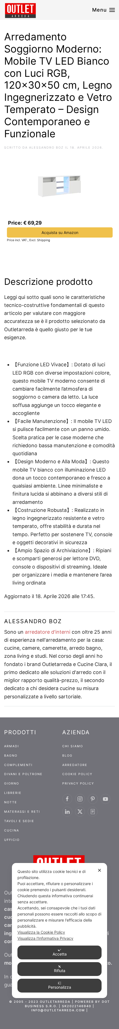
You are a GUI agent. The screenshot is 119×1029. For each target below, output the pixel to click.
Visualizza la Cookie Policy (41, 932)
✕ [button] (99, 870)
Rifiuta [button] (59, 970)
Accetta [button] (60, 954)
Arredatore (74, 765)
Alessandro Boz (46, 147)
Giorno (11, 783)
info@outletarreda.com (58, 1010)
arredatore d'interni (47, 632)
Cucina (11, 830)
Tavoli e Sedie (19, 821)
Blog (67, 755)
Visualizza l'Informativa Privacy (45, 938)
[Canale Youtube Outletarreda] (105, 799)
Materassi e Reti (22, 812)
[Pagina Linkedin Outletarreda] (67, 812)
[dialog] (59, 930)
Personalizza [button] (59, 987)
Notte (10, 802)
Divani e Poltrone (23, 774)
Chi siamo (72, 746)
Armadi (11, 746)
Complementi (18, 765)
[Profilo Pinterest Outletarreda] (93, 799)
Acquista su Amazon (60, 232)
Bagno (10, 755)
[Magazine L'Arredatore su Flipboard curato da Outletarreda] (93, 812)
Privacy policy (78, 783)
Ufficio (12, 840)
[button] (103, 10)
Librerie (13, 793)
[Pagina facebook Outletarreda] (67, 799)
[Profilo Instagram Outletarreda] (80, 799)
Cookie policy (77, 774)
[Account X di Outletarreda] (80, 812)
